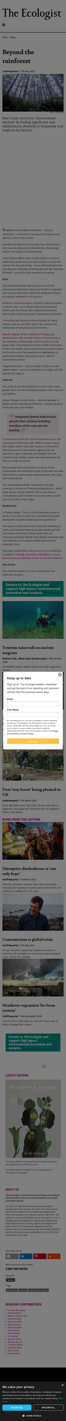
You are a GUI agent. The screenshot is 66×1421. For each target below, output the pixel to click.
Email (10, 699)
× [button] (62, 1385)
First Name (13, 709)
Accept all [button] (17, 1407)
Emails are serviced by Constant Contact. (32, 732)
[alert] (33, 1401)
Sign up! (33, 741)
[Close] (60, 675)
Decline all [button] (48, 1407)
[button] (33, 1415)
